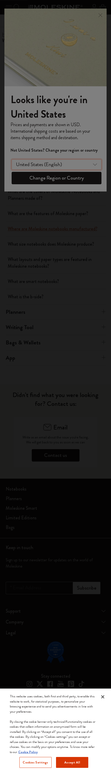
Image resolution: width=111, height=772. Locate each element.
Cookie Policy (28, 751)
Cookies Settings (35, 762)
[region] (55, 730)
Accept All (72, 762)
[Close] (102, 697)
